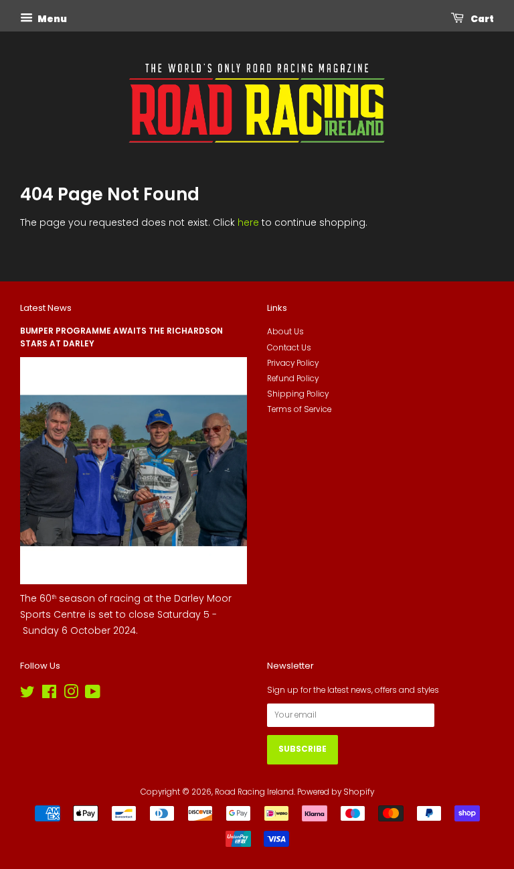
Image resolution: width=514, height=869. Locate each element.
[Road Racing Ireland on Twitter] (27, 694)
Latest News (46, 308)
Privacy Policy (293, 363)
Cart (481, 18)
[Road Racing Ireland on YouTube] (92, 694)
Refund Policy (293, 378)
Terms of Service (299, 409)
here (248, 222)
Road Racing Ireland (254, 792)
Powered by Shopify (335, 792)
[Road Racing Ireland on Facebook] (49, 694)
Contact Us (289, 347)
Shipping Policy (298, 394)
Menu (51, 18)
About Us (285, 331)
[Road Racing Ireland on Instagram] (71, 694)
